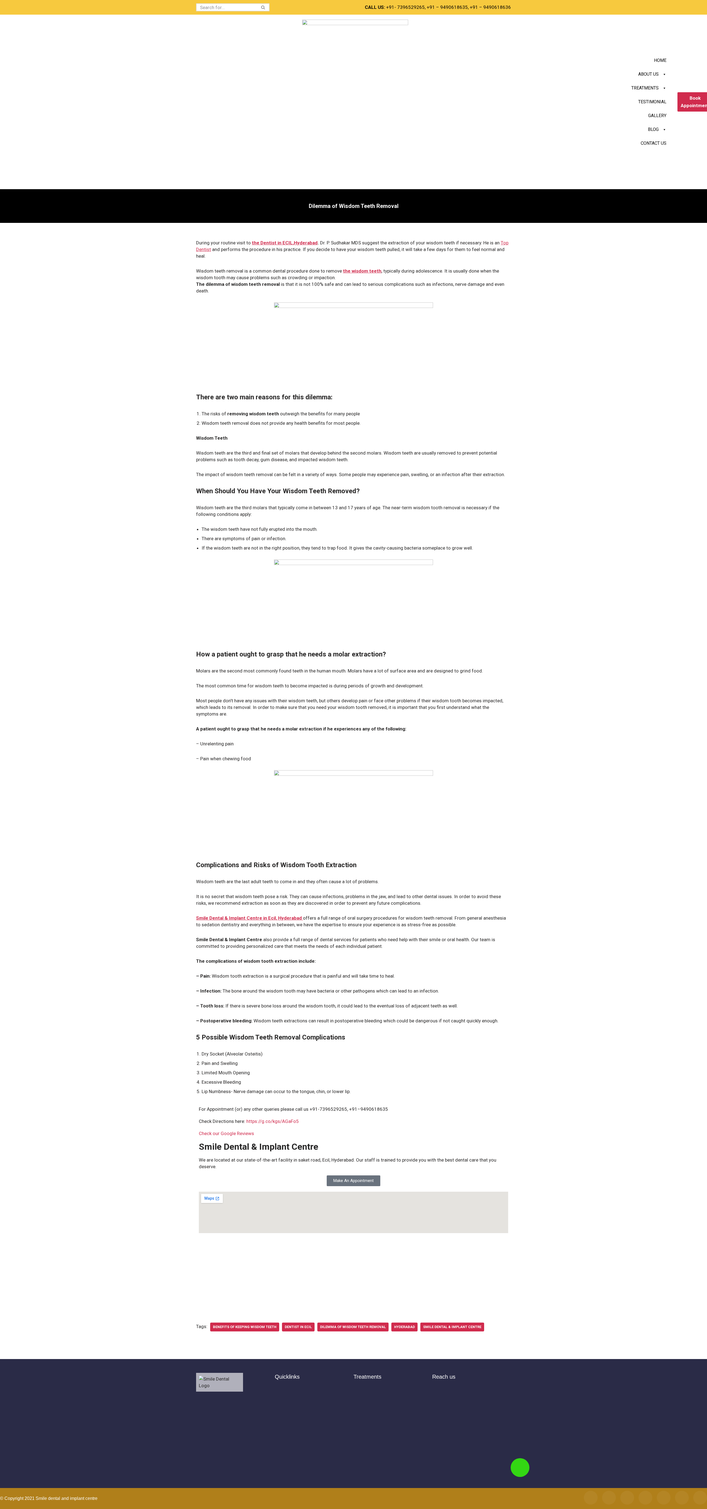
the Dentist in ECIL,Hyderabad (285, 243)
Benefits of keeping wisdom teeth (244, 1327)
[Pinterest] (682, 1498)
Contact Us (653, 143)
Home (660, 60)
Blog (653, 129)
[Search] (263, 7)
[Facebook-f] (591, 1498)
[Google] (627, 1498)
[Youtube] (664, 1498)
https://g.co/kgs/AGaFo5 (272, 1121)
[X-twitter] (645, 1498)
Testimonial (652, 101)
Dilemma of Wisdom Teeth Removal (353, 1327)
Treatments (645, 88)
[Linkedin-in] (700, 1498)
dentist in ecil (298, 1327)
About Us (648, 74)
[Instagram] (609, 1498)
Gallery (657, 115)
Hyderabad (404, 1327)
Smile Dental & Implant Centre (452, 1327)
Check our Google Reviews (226, 1133)
